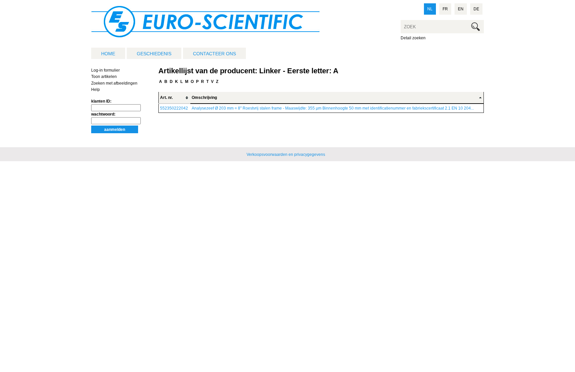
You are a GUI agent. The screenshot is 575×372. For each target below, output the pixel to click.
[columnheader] (174, 98)
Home (108, 53)
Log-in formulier (105, 70)
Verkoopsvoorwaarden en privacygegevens (286, 154)
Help (95, 89)
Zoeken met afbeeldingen (114, 83)
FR (445, 9)
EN (461, 9)
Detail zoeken (413, 38)
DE (476, 9)
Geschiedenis (154, 53)
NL (430, 9)
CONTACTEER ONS (214, 53)
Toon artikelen (104, 76)
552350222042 (174, 108)
